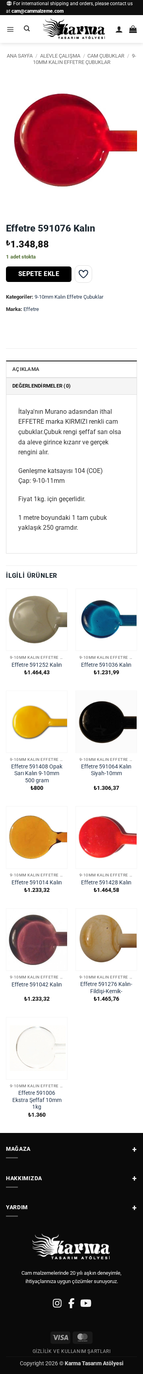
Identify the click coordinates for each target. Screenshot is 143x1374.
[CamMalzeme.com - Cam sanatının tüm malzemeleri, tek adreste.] (74, 29)
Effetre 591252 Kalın (37, 665)
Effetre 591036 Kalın (106, 665)
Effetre (31, 309)
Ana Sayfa (20, 56)
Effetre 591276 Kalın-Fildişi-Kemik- (106, 987)
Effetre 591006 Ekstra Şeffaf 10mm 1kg (37, 1100)
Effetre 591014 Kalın (37, 882)
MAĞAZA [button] (18, 1149)
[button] (10, 29)
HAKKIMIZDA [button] (24, 1178)
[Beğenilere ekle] (83, 274)
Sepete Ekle (38, 274)
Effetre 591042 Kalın (37, 984)
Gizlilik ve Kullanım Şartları (72, 1351)
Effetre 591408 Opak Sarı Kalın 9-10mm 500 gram (36, 773)
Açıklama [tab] (25, 369)
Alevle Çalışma (60, 56)
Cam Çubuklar (105, 56)
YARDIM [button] (17, 1207)
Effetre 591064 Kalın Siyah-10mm (106, 770)
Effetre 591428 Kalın (106, 882)
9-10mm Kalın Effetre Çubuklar (84, 59)
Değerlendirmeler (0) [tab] (41, 386)
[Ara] (27, 29)
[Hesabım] (119, 29)
